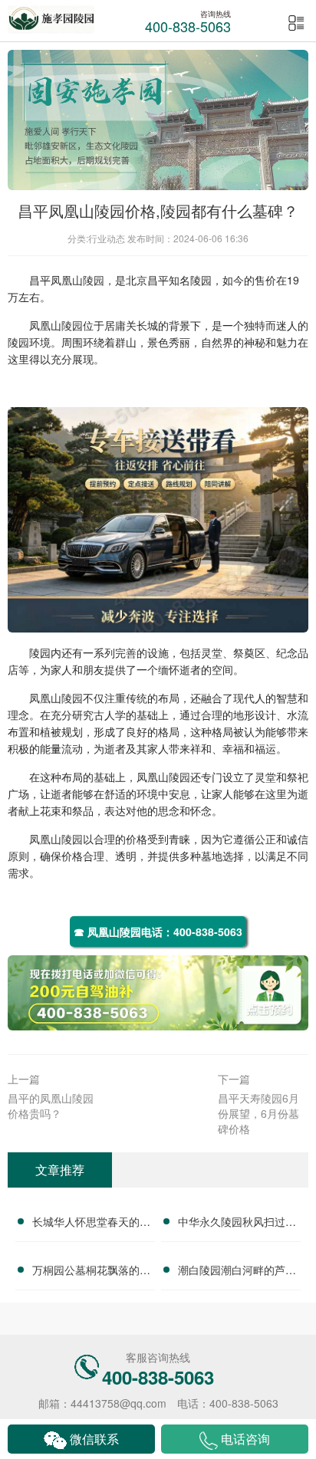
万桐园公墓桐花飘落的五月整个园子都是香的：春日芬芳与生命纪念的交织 (91, 1272)
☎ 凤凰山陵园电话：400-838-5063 (158, 931)
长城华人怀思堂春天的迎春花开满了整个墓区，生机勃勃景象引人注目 (91, 1224)
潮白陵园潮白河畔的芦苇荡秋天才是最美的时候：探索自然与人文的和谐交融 (237, 1272)
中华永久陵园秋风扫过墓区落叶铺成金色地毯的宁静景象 (237, 1224)
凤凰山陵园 (77, 280)
